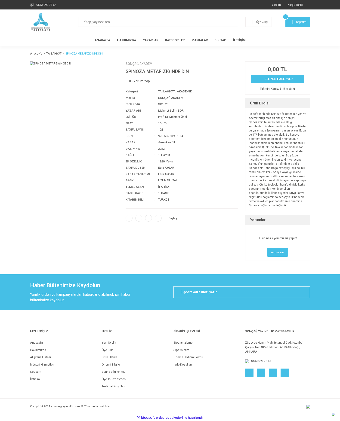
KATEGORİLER (175, 40)
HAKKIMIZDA (126, 40)
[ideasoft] (145, 417)
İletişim (35, 379)
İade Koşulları (182, 364)
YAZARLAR (150, 40)
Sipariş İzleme (182, 342)
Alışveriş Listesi (40, 357)
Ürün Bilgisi (259, 103)
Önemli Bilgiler (111, 364)
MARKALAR (200, 40)
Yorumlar (258, 220)
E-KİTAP (220, 40)
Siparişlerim (181, 350)
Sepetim (35, 371)
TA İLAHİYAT (166, 91)
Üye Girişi (108, 350)
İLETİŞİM (239, 40)
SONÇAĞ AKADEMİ (139, 64)
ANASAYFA (102, 40)
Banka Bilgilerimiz (113, 371)
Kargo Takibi (295, 4)
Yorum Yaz (277, 252)
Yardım (276, 4)
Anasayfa (36, 342)
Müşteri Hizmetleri (42, 364)
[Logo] (40, 22)
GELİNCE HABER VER (278, 79)
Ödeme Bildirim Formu (188, 357)
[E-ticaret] (169, 417)
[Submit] (304, 292)
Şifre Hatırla (109, 357)
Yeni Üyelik (109, 342)
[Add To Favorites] (158, 218)
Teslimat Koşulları (113, 386)
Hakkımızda (38, 350)
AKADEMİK (184, 91)
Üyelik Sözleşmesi (114, 379)
